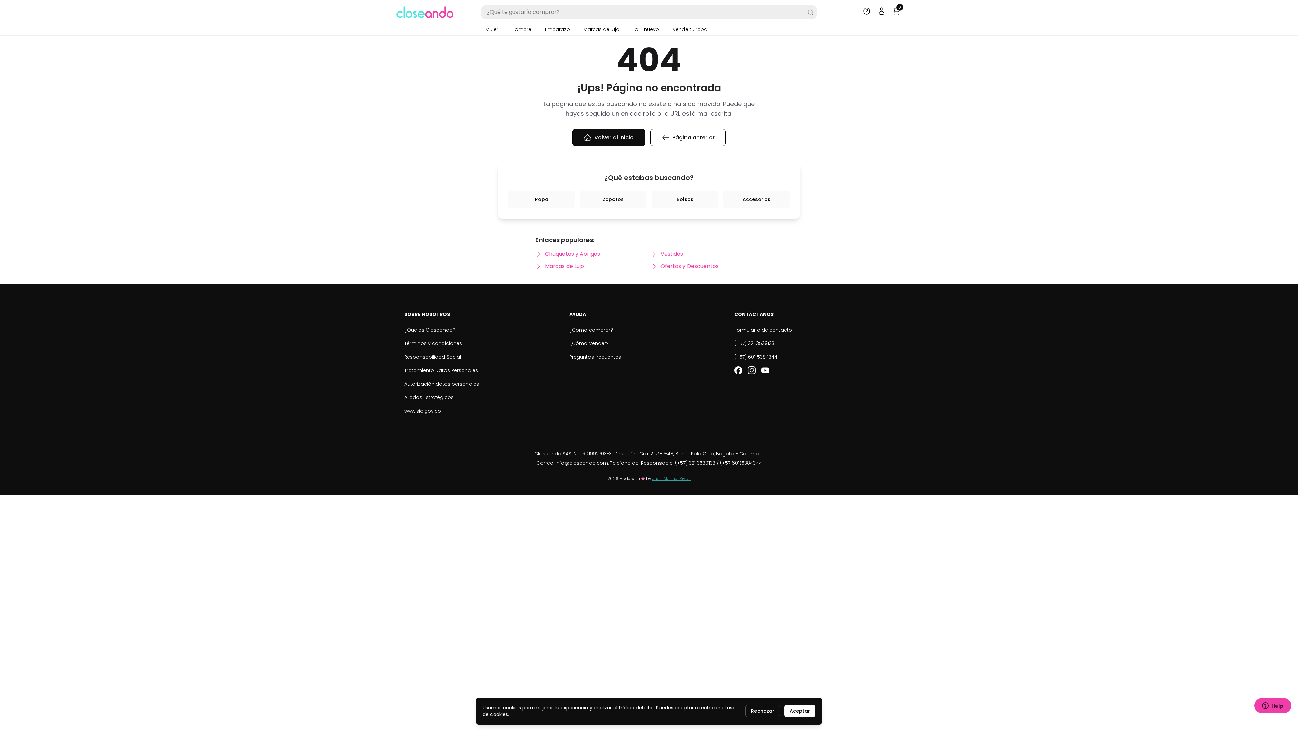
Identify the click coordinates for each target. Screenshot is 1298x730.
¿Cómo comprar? (591, 329)
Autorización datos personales (441, 384)
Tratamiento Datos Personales (441, 370)
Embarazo (557, 29)
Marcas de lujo (601, 29)
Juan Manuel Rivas (671, 478)
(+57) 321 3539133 (754, 343)
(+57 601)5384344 (741, 463)
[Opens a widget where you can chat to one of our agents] (1272, 706)
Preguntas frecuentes (595, 357)
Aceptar (800, 711)
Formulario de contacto (763, 329)
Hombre (521, 29)
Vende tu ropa (690, 29)
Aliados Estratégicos (429, 397)
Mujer (491, 29)
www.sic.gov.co (422, 411)
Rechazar (762, 711)
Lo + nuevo (646, 29)
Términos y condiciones (433, 343)
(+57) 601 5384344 (755, 357)
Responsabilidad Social (432, 357)
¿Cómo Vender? (589, 343)
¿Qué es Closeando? (429, 329)
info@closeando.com (582, 463)
